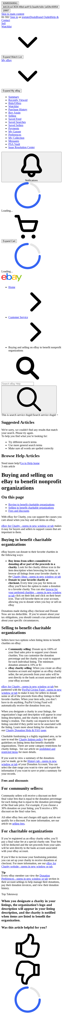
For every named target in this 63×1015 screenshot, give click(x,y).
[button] (31, 946)
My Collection (16, 137)
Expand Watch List (12, 57)
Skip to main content (12, 13)
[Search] (29, 399)
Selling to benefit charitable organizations (31, 507)
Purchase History (17, 109)
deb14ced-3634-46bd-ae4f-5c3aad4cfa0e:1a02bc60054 (30, 7)
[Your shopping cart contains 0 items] (27, 237)
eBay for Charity (27, 525)
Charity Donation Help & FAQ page (26, 730)
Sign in (14, 17)
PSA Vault (14, 144)
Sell (3, 23)
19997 (6, 10)
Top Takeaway (9, 894)
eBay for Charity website (28, 865)
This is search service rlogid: (17, 414)
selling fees (18, 823)
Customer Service (18, 317)
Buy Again (14, 112)
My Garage (14, 131)
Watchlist (13, 106)
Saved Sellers (15, 125)
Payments (13, 128)
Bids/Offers (14, 103)
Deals (33, 17)
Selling (12, 115)
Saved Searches (17, 122)
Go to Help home (30, 463)
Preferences (14, 134)
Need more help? (10, 463)
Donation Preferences (25, 877)
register (26, 17)
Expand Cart (9, 241)
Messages (13, 140)
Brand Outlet (43, 17)
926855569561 (10, 3)
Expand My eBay (11, 90)
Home (11, 287)
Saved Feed (14, 118)
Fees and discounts (18, 510)
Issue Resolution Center (21, 147)
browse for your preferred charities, (34, 592)
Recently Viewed (17, 100)
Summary (13, 96)
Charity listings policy (31, 739)
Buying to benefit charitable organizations (31, 504)
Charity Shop (36, 576)
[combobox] (17, 384)
